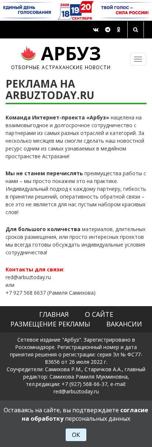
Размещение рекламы (50, 323)
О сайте (99, 314)
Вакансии (124, 323)
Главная (54, 314)
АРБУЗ (61, 56)
